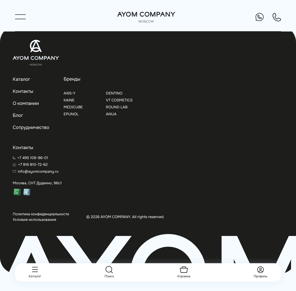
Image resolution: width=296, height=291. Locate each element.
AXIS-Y (69, 93)
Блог (18, 115)
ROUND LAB (116, 107)
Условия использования (34, 219)
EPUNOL (71, 114)
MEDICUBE (73, 107)
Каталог (21, 79)
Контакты (23, 91)
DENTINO (114, 93)
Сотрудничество (31, 127)
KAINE (69, 100)
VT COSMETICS (119, 100)
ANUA (111, 114)
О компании (26, 103)
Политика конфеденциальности (41, 214)
